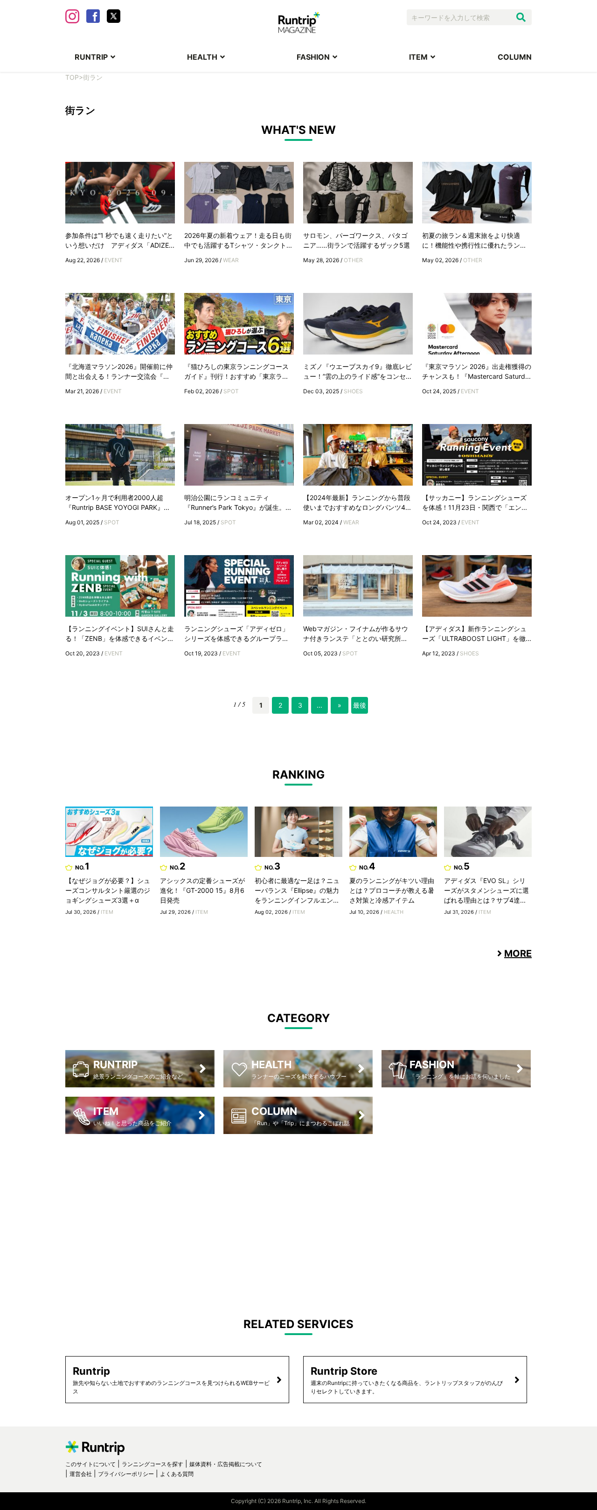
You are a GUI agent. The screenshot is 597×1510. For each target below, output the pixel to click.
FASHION (313, 57)
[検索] (521, 17)
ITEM (418, 57)
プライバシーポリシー (126, 1473)
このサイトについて (90, 1464)
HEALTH (202, 57)
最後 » (359, 707)
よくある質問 (177, 1473)
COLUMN (515, 57)
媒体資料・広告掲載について (225, 1464)
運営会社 (80, 1473)
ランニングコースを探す (152, 1464)
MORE (518, 953)
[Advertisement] (298, 1218)
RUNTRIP (91, 57)
